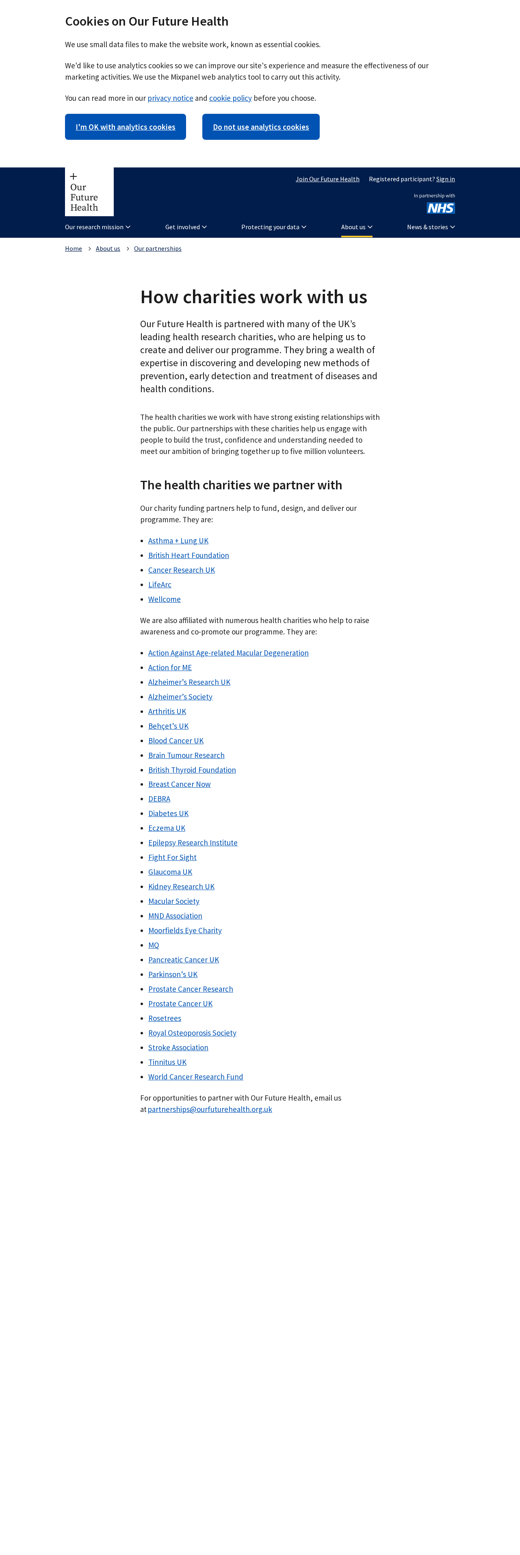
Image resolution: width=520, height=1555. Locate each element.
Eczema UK (166, 828)
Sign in (445, 179)
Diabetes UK (168, 813)
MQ (153, 945)
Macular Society (173, 901)
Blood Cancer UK (176, 740)
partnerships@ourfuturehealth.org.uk (209, 1109)
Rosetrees (164, 1018)
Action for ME (170, 667)
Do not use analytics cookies (261, 127)
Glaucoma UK (170, 872)
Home (73, 248)
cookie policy (230, 98)
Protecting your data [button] (270, 227)
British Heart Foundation (188, 555)
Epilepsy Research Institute (193, 842)
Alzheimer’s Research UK (189, 682)
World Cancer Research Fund (195, 1077)
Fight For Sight (172, 857)
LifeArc (159, 584)
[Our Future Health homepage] (89, 191)
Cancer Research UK (181, 570)
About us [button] (353, 227)
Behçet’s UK (168, 726)
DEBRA (159, 799)
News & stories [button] (427, 227)
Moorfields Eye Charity (185, 930)
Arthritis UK (167, 711)
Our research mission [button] (94, 227)
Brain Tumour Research (186, 755)
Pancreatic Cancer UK (183, 959)
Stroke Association (178, 1047)
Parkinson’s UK (172, 974)
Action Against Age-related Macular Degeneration (228, 653)
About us (108, 248)
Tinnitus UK (167, 1062)
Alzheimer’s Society (180, 696)
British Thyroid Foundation (192, 770)
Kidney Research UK (181, 886)
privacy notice (170, 98)
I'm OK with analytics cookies (126, 127)
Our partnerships (158, 248)
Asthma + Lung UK (178, 540)
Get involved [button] (182, 227)
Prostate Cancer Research (190, 989)
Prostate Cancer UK (180, 1003)
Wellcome (164, 599)
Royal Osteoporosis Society (192, 1033)
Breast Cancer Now (179, 784)
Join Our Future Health (328, 179)
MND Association (175, 916)
